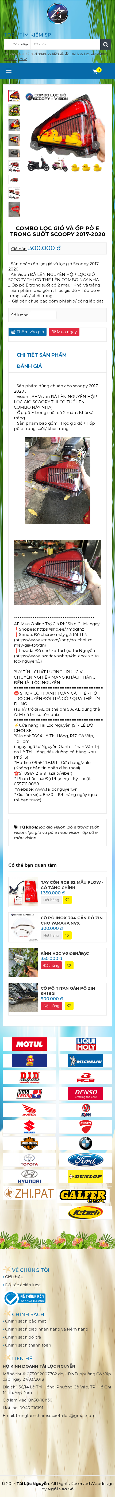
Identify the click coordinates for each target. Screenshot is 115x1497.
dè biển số (55, 53)
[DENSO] (85, 1093)
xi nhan (40, 53)
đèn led (70, 53)
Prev (34, 145)
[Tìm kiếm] (105, 44)
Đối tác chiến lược (22, 1284)
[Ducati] (85, 1126)
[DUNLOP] (85, 1176)
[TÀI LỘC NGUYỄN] (57, 13)
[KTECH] (85, 1212)
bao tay (83, 53)
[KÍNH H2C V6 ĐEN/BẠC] (23, 962)
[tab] (42, 355)
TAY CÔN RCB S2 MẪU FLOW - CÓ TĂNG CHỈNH (72, 885)
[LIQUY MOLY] (85, 1044)
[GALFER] (82, 1196)
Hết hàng (51, 900)
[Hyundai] (29, 1176)
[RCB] (85, 1077)
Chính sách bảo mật (25, 1321)
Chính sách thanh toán (27, 1345)
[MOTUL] (29, 1044)
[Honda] (29, 1110)
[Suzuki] (29, 1126)
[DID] (29, 1077)
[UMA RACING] (29, 1093)
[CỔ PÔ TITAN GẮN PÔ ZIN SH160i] (23, 997)
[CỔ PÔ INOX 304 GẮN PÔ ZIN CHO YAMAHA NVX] (23, 926)
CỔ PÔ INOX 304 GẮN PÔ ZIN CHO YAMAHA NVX (72, 920)
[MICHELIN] (85, 1060)
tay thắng (98, 53)
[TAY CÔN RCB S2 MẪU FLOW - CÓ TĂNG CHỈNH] (23, 891)
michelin (10, 59)
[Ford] (85, 1159)
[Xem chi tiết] (95, 71)
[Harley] (29, 1143)
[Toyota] (29, 1159)
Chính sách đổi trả (22, 1337)
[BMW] (85, 1143)
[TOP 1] (29, 1060)
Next (95, 145)
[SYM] (85, 1110)
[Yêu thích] (67, 900)
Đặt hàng (51, 965)
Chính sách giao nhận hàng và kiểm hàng (46, 1329)
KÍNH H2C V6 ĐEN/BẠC (65, 953)
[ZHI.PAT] (29, 1193)
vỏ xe (23, 59)
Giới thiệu (13, 1276)
